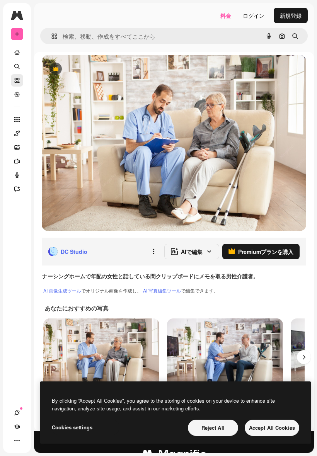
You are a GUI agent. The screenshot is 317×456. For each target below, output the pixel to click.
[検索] (17, 66)
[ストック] (17, 80)
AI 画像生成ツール (62, 290)
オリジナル (94, 69)
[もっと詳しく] (17, 94)
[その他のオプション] (153, 251)
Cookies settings (72, 427)
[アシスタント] (17, 189)
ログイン (253, 15)
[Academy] (17, 426)
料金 (225, 15)
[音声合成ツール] (17, 175)
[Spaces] (17, 133)
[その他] (17, 440)
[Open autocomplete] (51, 36)
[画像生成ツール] (17, 147)
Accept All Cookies (272, 427)
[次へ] (304, 357)
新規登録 (291, 15)
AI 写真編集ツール (162, 290)
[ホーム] (17, 52)
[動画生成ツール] (17, 161)
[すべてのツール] (17, 119)
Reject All (213, 427)
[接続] (17, 413)
